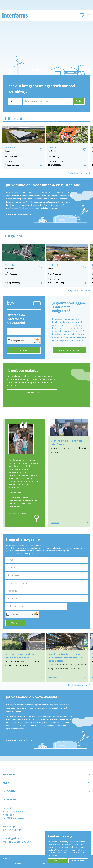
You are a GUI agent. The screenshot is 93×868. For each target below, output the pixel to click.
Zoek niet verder (31, 392)
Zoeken (79, 101)
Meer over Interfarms (17, 214)
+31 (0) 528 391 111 (13, 829)
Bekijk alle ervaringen (77, 685)
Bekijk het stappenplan (69, 350)
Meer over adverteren (17, 740)
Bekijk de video (14, 493)
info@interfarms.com (14, 818)
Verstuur (24, 350)
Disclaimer (17, 864)
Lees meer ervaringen (17, 513)
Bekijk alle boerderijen (77, 173)
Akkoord (58, 860)
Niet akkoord (78, 860)
